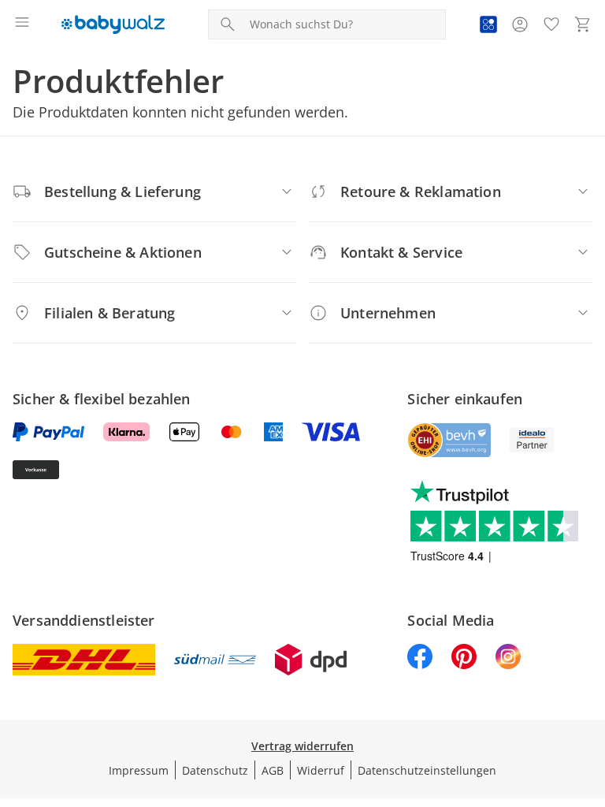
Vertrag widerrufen (302, 745)
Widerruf (320, 770)
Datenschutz (215, 770)
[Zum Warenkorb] (582, 24)
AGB (273, 770)
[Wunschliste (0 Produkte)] (551, 24)
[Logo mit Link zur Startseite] (113, 24)
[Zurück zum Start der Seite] (589, 696)
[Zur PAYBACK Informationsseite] (488, 24)
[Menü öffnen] (22, 24)
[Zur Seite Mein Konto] (519, 24)
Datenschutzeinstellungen (427, 770)
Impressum (139, 770)
